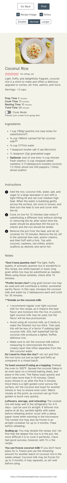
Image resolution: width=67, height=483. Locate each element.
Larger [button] (45, 21)
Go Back (26, 6)
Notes (47, 14)
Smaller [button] (22, 21)
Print (43, 6)
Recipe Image (28, 14)
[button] (6, 73)
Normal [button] (34, 21)
